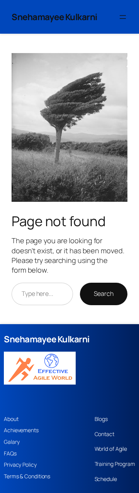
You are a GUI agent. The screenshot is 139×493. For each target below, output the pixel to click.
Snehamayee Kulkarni (54, 17)
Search (104, 293)
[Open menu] (122, 17)
